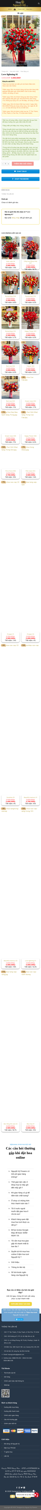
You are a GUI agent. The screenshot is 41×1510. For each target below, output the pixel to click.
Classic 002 (30, 366)
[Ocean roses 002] (30, 387)
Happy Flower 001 (30, 331)
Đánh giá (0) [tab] (5, 190)
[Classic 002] (30, 352)
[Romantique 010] (10, 317)
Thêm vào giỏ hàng (23, 164)
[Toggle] (9, 1171)
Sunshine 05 (11, 797)
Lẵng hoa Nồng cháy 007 (30, 262)
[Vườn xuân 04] (10, 247)
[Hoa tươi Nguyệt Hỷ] (20, 3)
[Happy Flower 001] (30, 317)
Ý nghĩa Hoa (8, 1452)
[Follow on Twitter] (21, 1488)
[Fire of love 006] (10, 457)
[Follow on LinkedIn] (24, 1488)
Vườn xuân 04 (10, 261)
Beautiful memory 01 (30, 797)
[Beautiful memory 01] (30, 719)
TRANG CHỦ (20, 9)
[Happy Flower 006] (30, 422)
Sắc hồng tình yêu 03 (10, 1124)
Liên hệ (6, 1456)
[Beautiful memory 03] (10, 883)
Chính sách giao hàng (11, 1415)
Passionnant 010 (30, 296)
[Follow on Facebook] (17, 1488)
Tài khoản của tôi (9, 1373)
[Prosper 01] (10, 556)
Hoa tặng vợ (24, 71)
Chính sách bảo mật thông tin (14, 1381)
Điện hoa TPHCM (9, 1448)
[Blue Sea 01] (30, 1046)
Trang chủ (4, 71)
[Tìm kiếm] (39, 3)
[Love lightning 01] (30, 883)
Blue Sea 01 (30, 1124)
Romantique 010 (10, 331)
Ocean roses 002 (30, 401)
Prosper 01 (10, 634)
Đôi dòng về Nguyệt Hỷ (12, 1444)
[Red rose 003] (10, 387)
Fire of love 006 (10, 471)
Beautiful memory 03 (10, 960)
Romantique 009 (10, 296)
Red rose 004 (10, 366)
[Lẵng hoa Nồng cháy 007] (30, 247)
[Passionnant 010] (30, 282)
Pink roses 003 (30, 471)
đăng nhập (16, 218)
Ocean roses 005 (10, 436)
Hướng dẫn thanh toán (11, 1411)
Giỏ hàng (7, 1377)
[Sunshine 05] (10, 719)
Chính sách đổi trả (10, 1423)
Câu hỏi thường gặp (10, 1419)
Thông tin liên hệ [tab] (7, 194)
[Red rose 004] (10, 352)
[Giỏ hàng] (15, 9)
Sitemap (6, 1385)
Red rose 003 (10, 401)
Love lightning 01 (30, 960)
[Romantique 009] (10, 282)
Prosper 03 (30, 634)
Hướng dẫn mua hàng (11, 1407)
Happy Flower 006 (30, 436)
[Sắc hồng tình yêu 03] (10, 1046)
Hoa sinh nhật (14, 71)
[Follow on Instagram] (19, 1488)
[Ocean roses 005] (10, 422)
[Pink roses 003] (30, 457)
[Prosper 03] (30, 556)
